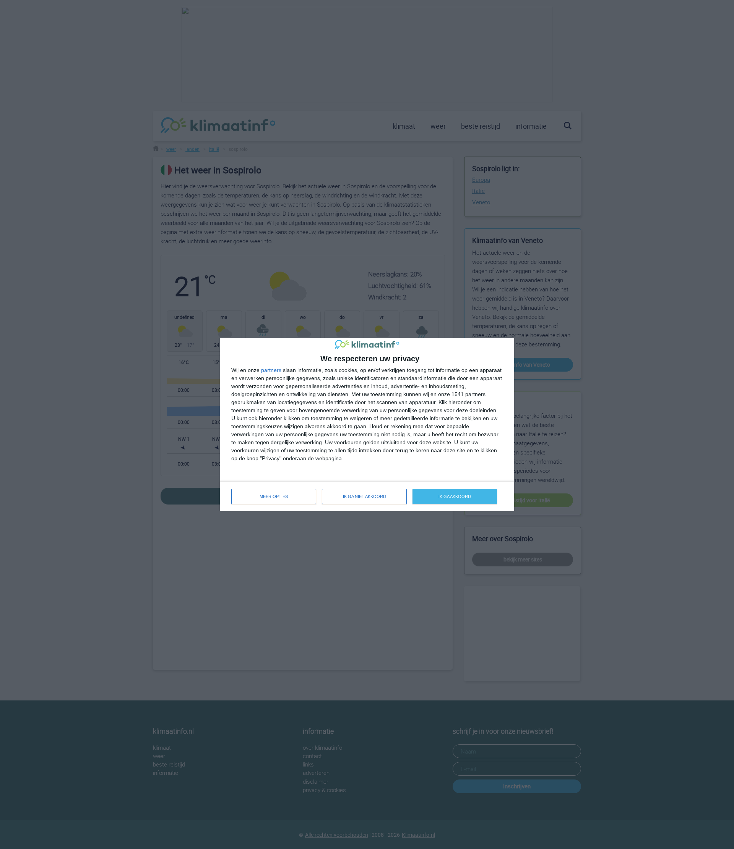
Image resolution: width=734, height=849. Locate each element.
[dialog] (367, 424)
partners (271, 370)
